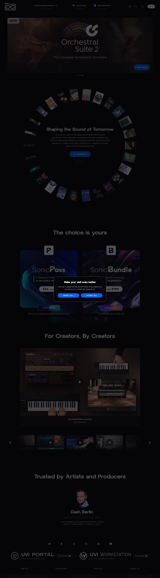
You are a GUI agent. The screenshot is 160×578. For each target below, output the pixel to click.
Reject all (68, 295)
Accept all (91, 295)
